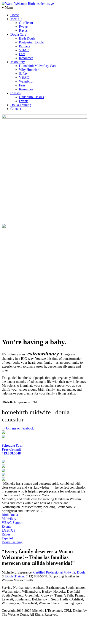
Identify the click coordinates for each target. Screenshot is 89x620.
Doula (81, 572)
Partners (24, 46)
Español (7, 538)
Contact (15, 109)
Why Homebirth (30, 69)
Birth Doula (27, 38)
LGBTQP (9, 530)
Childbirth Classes (31, 97)
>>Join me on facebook (18, 428)
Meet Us (16, 19)
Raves (23, 30)
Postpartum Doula (31, 42)
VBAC (24, 50)
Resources (26, 58)
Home (14, 15)
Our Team (26, 23)
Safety (23, 73)
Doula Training (20, 105)
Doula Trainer (14, 576)
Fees (22, 54)
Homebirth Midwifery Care (37, 66)
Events (23, 26)
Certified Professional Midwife (54, 572)
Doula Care (18, 34)
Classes (15, 93)
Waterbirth (26, 81)
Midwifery (17, 62)
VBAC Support (12, 522)
